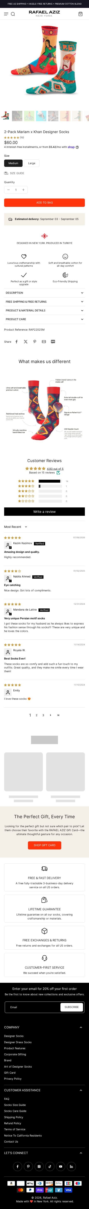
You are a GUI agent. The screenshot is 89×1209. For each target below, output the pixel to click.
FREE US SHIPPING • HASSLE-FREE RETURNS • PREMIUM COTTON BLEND (45, 3)
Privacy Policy (13, 1078)
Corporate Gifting (15, 1054)
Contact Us (11, 1141)
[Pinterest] (28, 1166)
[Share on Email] (43, 341)
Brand (7, 1060)
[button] (44, 203)
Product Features (14, 1048)
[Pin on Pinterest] (34, 341)
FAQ (6, 1098)
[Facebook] (17, 1166)
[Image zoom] (44, 64)
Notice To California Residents (23, 1135)
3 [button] (43, 715)
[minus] (8, 189)
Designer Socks (14, 1036)
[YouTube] (60, 1166)
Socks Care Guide (15, 1111)
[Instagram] (39, 1166)
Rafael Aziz (50, 1197)
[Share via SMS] (53, 341)
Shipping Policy (13, 1117)
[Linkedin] (71, 1166)
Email (13, 1007)
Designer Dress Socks (18, 1042)
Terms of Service (14, 1129)
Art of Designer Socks (18, 1066)
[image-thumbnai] (5, 116)
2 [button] (36, 715)
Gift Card (10, 1072)
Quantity (9, 182)
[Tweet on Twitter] (25, 341)
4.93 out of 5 (55, 468)
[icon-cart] (80, 14)
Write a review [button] (44, 512)
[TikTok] (49, 1166)
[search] (12, 14)
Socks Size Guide (15, 1105)
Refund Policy (12, 1123)
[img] (12, 537)
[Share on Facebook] (16, 341)
